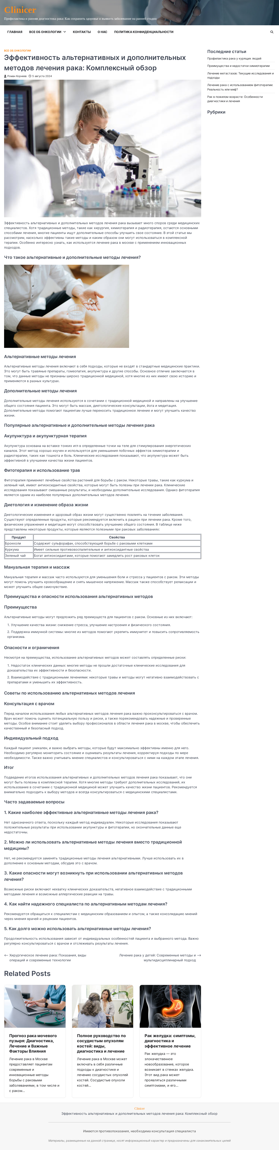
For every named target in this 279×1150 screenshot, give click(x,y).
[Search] (272, 32)
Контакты (82, 32)
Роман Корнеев (17, 76)
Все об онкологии (45, 32)
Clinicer (20, 10)
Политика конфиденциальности (143, 32)
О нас (102, 32)
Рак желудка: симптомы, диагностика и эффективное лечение (170, 1041)
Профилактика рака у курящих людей (234, 58)
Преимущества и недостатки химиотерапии (238, 65)
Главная (14, 32)
